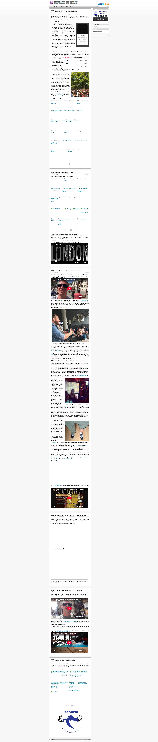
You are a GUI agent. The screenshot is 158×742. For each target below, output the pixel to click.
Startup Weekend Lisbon (59, 94)
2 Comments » (87, 592)
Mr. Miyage (58, 350)
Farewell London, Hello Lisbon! (63, 173)
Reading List (62, 6)
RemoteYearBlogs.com (66, 235)
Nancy (79, 457)
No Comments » (86, 174)
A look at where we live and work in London (67, 271)
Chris (75, 457)
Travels (60, 12)
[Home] (51, 7)
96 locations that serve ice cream (63, 622)
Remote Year (56, 12)
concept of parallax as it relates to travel (76, 620)
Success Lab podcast (59, 364)
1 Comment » (87, 12)
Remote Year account (69, 458)
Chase (54, 458)
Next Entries (87, 739)
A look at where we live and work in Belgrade (68, 590)
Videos (67, 6)
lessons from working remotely (59, 362)
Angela (84, 457)
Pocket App (54, 442)
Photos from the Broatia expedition (65, 660)
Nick (52, 458)
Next (74, 164)
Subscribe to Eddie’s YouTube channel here (62, 631)
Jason (70, 457)
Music (71, 6)
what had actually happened (81, 375)
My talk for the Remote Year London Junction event (70, 515)
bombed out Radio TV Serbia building (70, 621)
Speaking (60, 517)
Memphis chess (55, 448)
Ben (72, 457)
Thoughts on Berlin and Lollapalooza (65, 11)
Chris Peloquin (63, 240)
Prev (65, 230)
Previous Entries (53, 739)
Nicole (57, 458)
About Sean (56, 6)
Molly (77, 457)
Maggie (87, 457)
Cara (82, 457)
